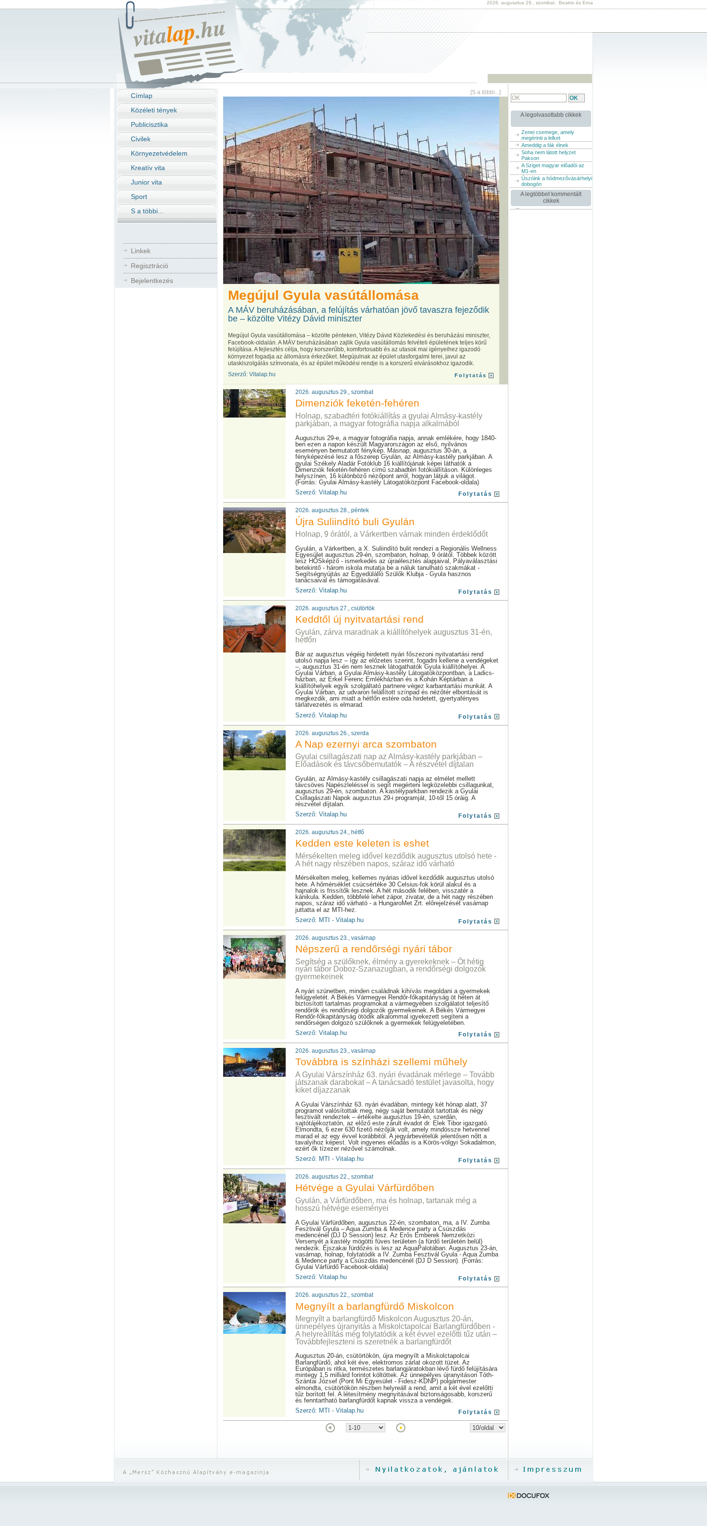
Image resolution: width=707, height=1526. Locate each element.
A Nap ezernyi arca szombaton (366, 744)
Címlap (141, 95)
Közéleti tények (154, 110)
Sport (139, 196)
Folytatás (470, 375)
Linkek (141, 251)
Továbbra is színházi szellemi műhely (381, 1061)
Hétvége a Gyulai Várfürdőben (364, 1187)
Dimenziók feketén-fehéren (357, 402)
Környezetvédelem (159, 153)
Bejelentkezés (152, 280)
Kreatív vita (148, 168)
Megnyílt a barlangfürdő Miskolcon (374, 1306)
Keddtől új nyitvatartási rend (359, 619)
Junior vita (146, 182)
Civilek (141, 139)
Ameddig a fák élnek (544, 145)
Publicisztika (149, 124)
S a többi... (147, 211)
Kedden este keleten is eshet (362, 843)
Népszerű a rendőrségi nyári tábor (373, 948)
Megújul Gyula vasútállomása (323, 295)
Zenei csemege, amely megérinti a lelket (547, 135)
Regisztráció (149, 266)
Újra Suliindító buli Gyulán (355, 521)
